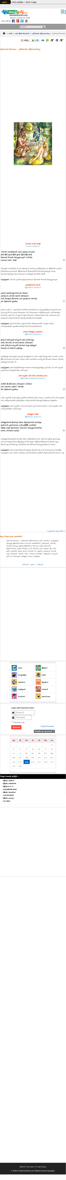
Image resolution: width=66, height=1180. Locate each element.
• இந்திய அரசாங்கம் (9, 792)
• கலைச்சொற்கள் (8, 795)
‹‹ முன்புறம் (50, 531)
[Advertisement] (33, 86)
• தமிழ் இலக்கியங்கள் (9, 789)
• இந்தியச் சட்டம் (7, 786)
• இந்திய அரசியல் (8, 780)
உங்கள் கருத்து (31, 2)
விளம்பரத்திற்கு (18, 2)
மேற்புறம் (40, 564)
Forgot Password (47, 726)
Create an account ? (44, 731)
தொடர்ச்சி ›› (60, 531)
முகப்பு (4, 2)
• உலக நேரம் (6, 801)
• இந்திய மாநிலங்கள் (9, 783)
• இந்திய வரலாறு (8, 798)
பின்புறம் (25, 564)
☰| (63, 11)
